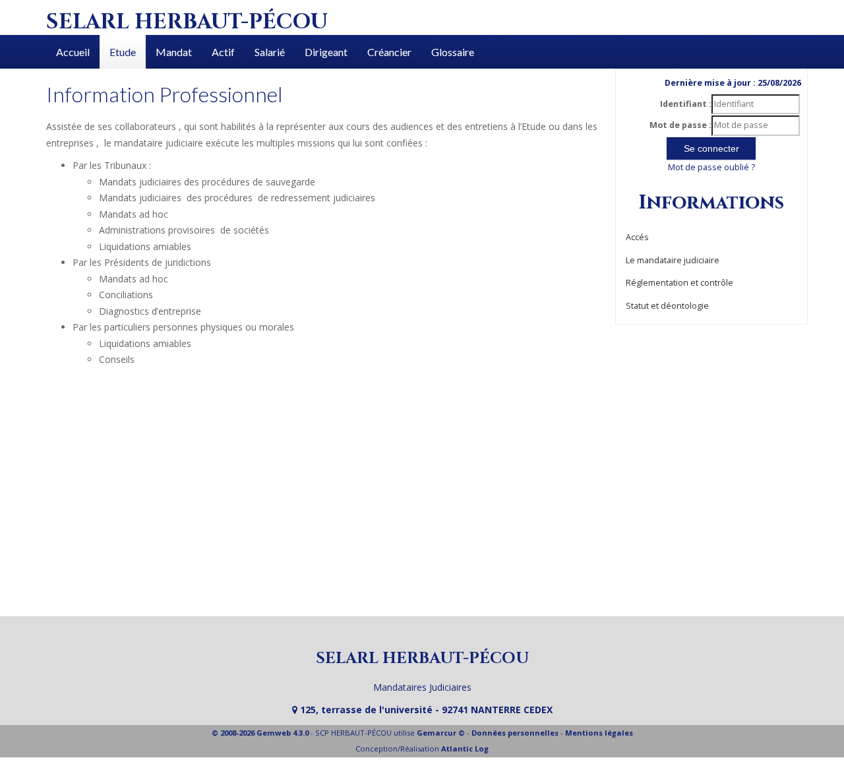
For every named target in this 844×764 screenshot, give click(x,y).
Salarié (270, 52)
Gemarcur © (441, 733)
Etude (122, 52)
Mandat (174, 52)
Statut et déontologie (667, 305)
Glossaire (452, 52)
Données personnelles (514, 733)
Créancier (389, 52)
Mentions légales (599, 733)
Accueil (73, 52)
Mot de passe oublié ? (711, 167)
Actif (223, 52)
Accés (637, 237)
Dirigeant (326, 52)
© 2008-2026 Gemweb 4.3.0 (260, 733)
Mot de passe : (680, 125)
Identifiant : (685, 104)
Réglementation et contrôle (679, 282)
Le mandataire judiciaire (672, 260)
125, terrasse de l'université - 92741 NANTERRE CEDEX (425, 709)
